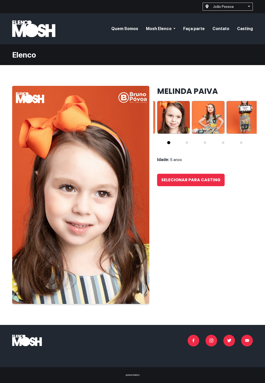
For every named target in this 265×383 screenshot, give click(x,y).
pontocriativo (132, 375)
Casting (245, 28)
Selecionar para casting (190, 180)
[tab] (168, 142)
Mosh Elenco (159, 28)
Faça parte (194, 28)
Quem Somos (124, 28)
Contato (220, 28)
